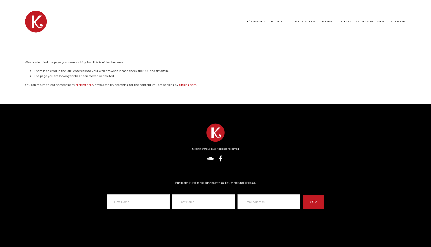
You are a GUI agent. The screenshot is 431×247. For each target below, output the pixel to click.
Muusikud (279, 21)
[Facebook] (220, 158)
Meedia (327, 21)
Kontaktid (398, 21)
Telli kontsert (304, 21)
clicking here (84, 85)
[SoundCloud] (210, 158)
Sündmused (256, 21)
